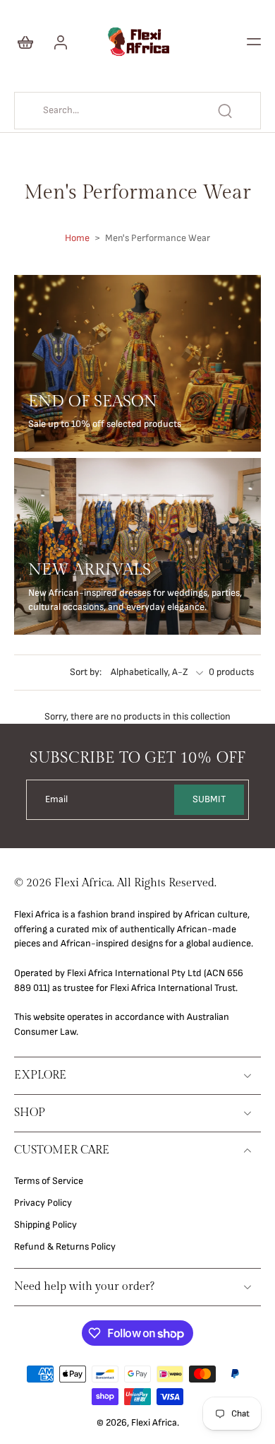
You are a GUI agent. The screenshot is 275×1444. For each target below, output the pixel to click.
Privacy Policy (43, 1203)
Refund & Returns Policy (65, 1246)
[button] (253, 42)
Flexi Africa (154, 1422)
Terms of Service (48, 1181)
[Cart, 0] (29, 42)
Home (77, 238)
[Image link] (137, 363)
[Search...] (225, 111)
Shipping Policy (45, 1225)
